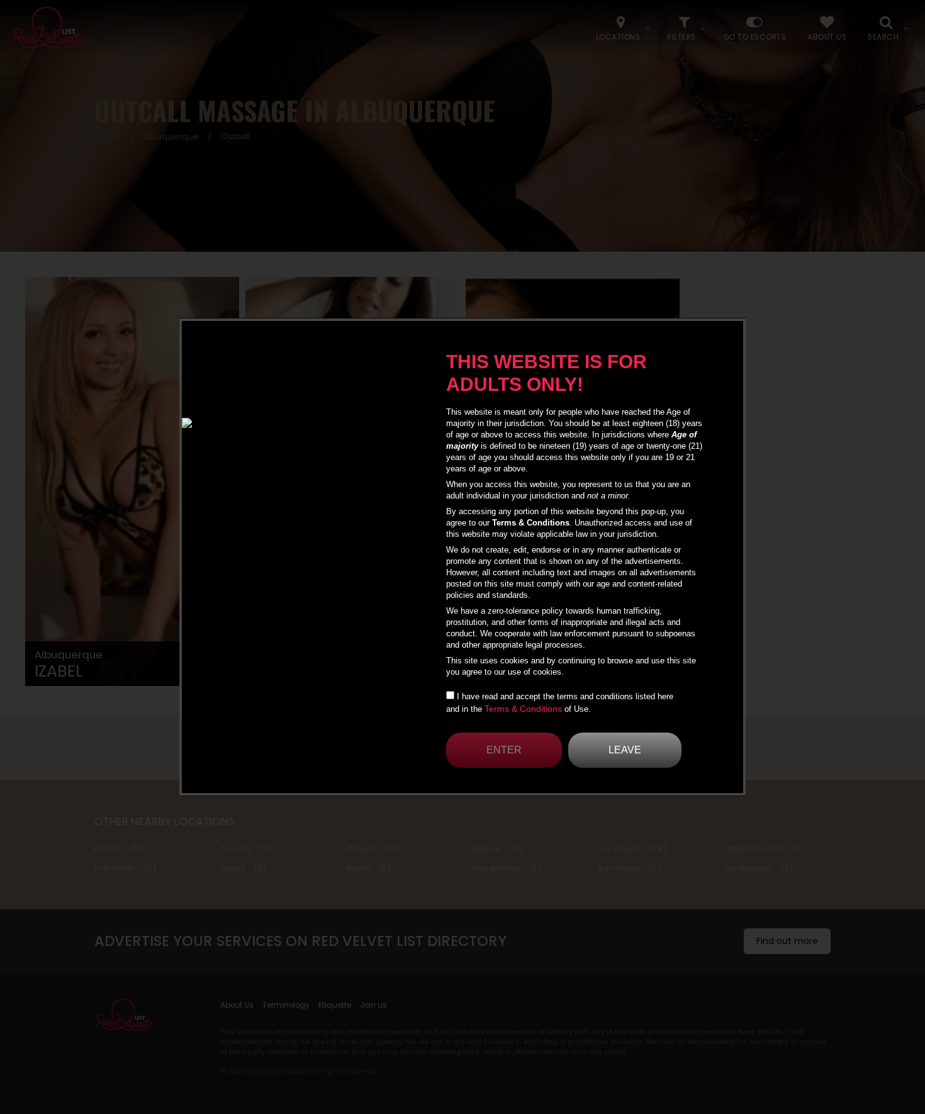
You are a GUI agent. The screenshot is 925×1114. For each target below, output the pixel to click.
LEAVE (624, 750)
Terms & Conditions (523, 709)
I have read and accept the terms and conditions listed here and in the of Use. (559, 703)
